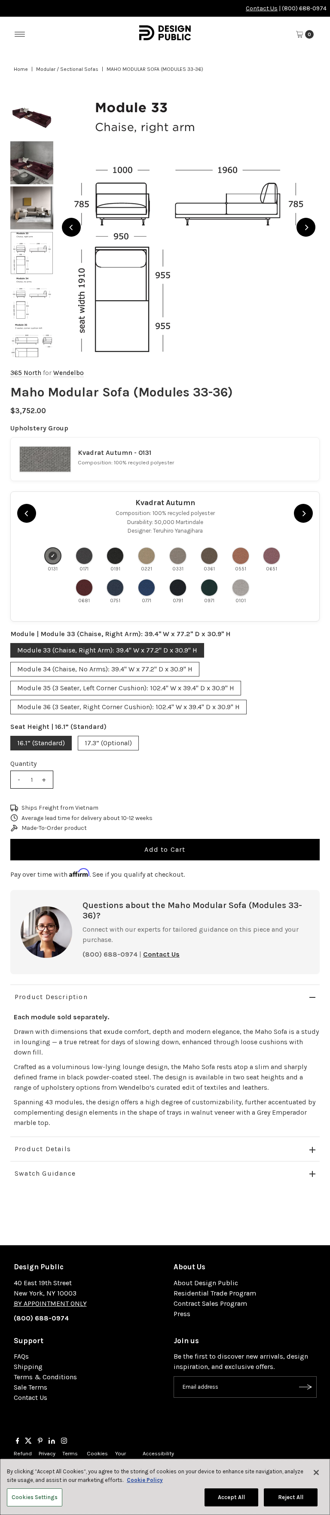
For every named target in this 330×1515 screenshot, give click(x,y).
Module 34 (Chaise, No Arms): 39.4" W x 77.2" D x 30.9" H (104, 669)
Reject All (290, 1497)
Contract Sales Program (210, 1303)
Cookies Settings (35, 1497)
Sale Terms (30, 1387)
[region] (189, 227)
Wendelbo (68, 373)
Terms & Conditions (45, 1377)
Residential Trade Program (215, 1293)
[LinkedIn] (52, 1441)
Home (21, 69)
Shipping (28, 1367)
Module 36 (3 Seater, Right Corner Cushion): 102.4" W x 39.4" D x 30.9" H (128, 707)
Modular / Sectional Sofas (67, 69)
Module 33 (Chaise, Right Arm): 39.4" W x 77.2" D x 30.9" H (107, 650)
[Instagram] (64, 1441)
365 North (25, 373)
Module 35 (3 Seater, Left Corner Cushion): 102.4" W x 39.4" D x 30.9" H (125, 688)
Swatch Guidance (45, 1173)
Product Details (43, 1149)
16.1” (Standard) (41, 743)
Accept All (231, 1497)
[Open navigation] (20, 34)
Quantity (23, 763)
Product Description (51, 997)
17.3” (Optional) (108, 743)
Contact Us (262, 8)
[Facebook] (17, 1441)
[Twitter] (28, 1441)
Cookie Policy (145, 1480)
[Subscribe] (306, 1387)
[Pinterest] (40, 1441)
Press (182, 1314)
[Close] (316, 1472)
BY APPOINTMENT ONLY (50, 1303)
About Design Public (206, 1283)
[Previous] (71, 227)
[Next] (305, 227)
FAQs (21, 1356)
